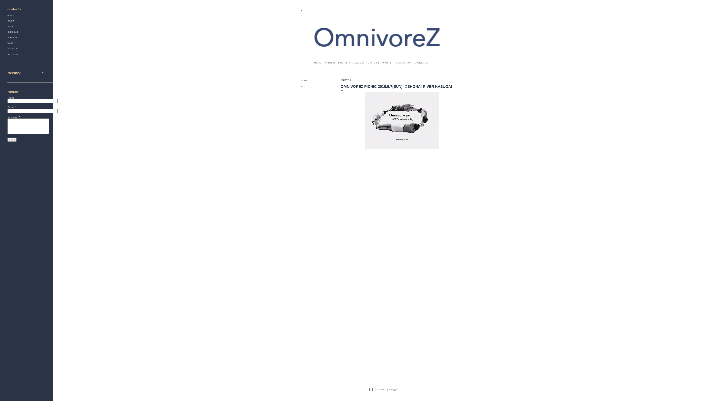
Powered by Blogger (386, 389)
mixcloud (356, 62)
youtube (372, 62)
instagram (403, 62)
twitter (387, 62)
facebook (421, 62)
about (318, 62)
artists (330, 62)
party (303, 85)
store (342, 62)
